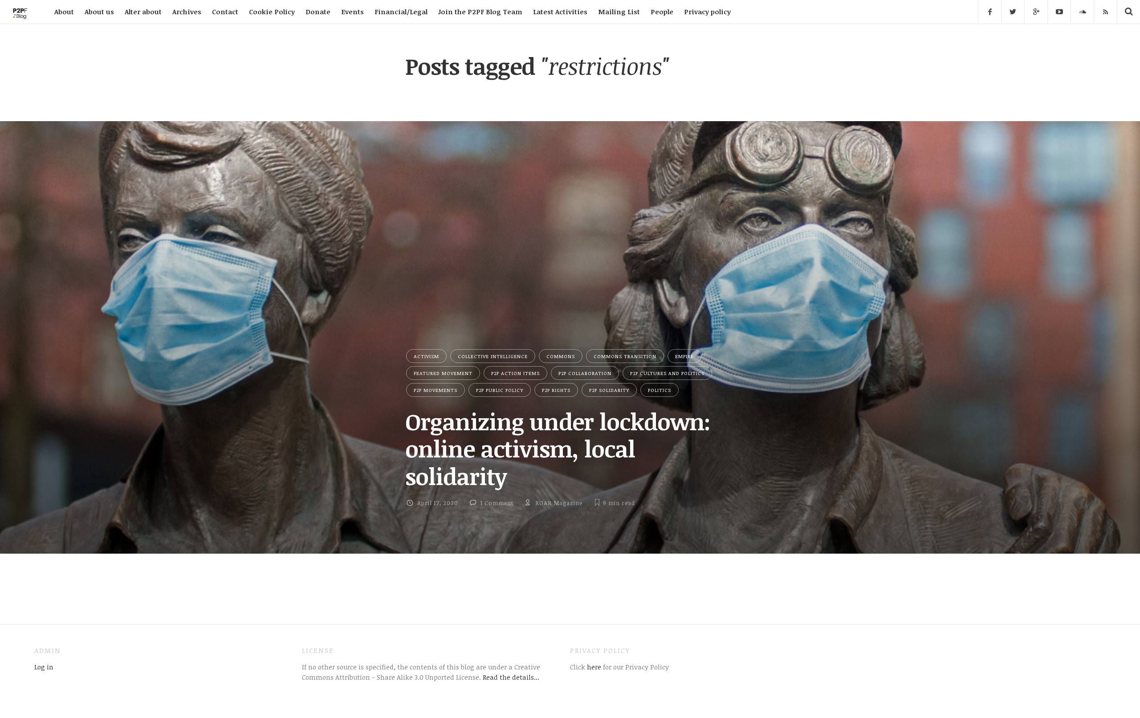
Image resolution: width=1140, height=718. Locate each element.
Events (352, 11)
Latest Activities (560, 11)
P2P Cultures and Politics (667, 373)
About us (99, 11)
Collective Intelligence (493, 356)
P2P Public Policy (499, 390)
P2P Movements (435, 390)
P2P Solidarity (609, 390)
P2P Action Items (515, 373)
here (593, 666)
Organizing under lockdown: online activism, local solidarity (557, 449)
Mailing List (619, 11)
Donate (317, 11)
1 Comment (496, 503)
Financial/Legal (401, 11)
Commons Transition (625, 356)
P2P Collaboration (584, 373)
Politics (659, 390)
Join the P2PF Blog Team (480, 11)
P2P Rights (556, 390)
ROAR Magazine (558, 503)
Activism (426, 356)
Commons (560, 356)
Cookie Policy (272, 11)
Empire (684, 356)
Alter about (143, 11)
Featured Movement (443, 373)
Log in (43, 666)
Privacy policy (707, 11)
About (64, 11)
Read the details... (511, 677)
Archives (186, 11)
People (662, 11)
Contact (225, 11)
